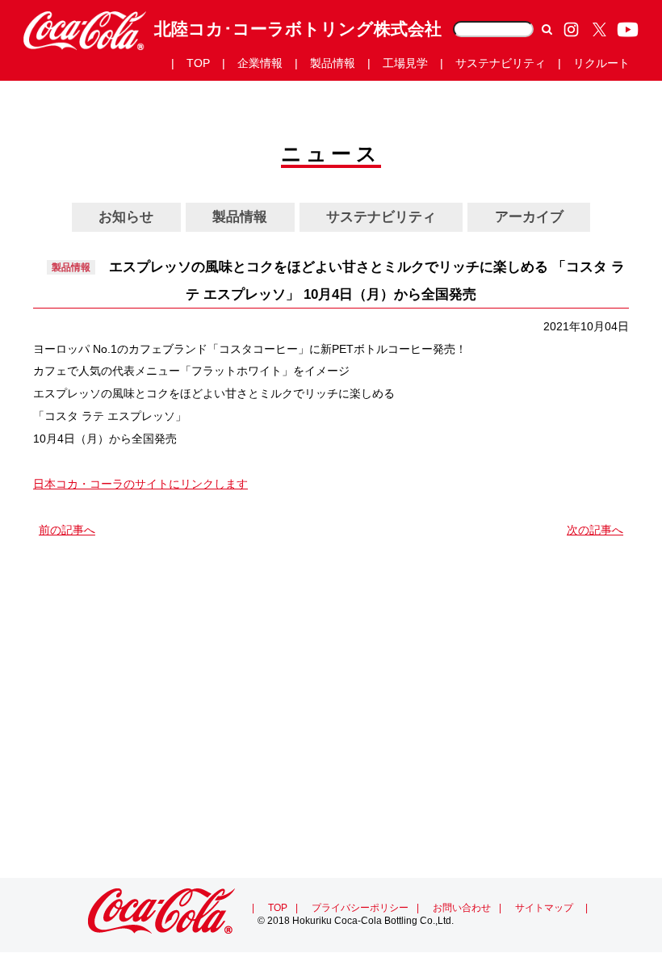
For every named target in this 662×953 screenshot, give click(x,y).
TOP (277, 907)
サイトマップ (544, 907)
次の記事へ (595, 529)
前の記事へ (67, 529)
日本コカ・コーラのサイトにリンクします (140, 483)
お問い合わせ (462, 907)
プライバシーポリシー (360, 907)
